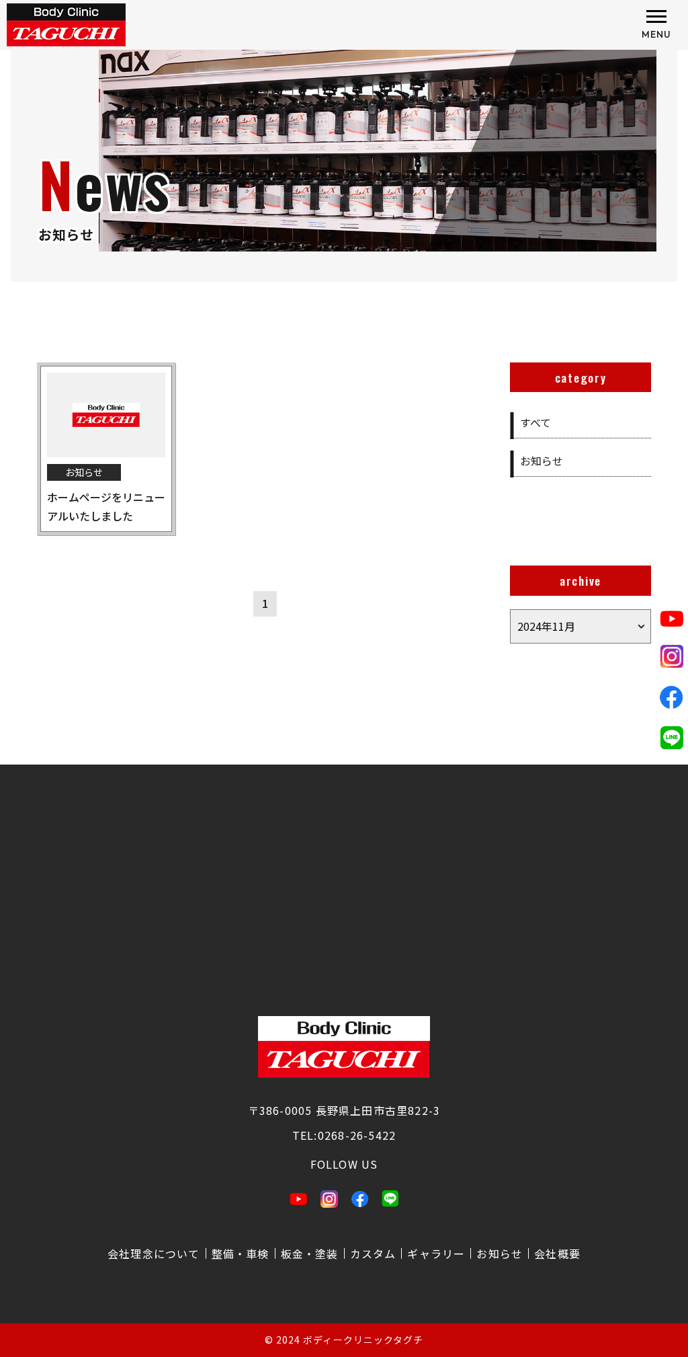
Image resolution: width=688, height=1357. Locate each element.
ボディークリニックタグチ (363, 1339)
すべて (535, 422)
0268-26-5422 (357, 1135)
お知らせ (541, 461)
